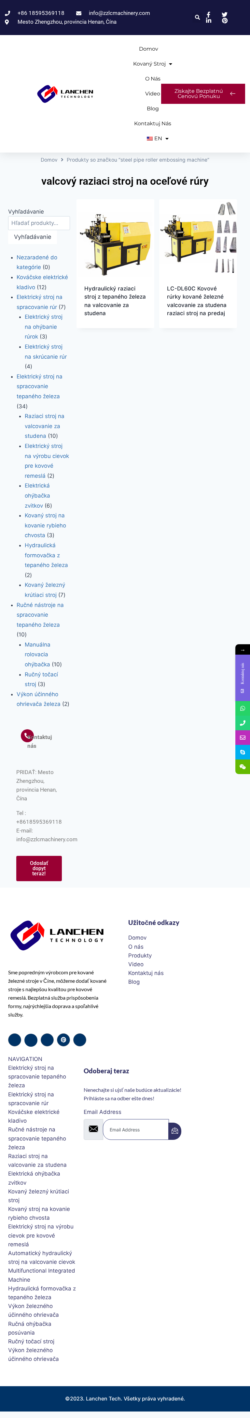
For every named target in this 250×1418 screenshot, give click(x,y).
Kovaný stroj (149, 64)
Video (152, 94)
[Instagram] (79, 1039)
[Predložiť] (174, 1131)
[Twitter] (30, 1040)
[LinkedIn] (47, 1039)
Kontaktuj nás (152, 123)
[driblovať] (63, 1039)
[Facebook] (14, 1039)
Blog (153, 108)
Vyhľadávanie (26, 211)
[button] (197, 18)
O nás (152, 79)
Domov (148, 49)
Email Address (102, 1112)
